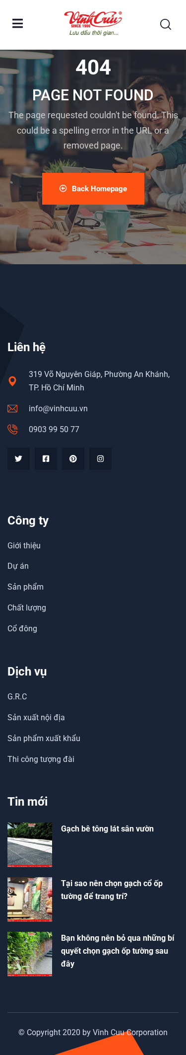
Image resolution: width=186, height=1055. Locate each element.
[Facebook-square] (46, 459)
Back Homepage (99, 188)
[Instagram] (100, 459)
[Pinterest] (73, 459)
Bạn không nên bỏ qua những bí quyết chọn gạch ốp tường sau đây (117, 951)
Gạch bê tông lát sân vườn (107, 828)
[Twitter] (18, 459)
